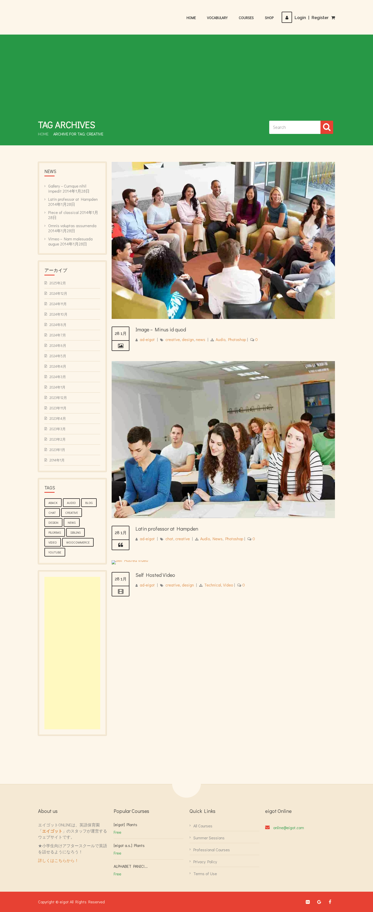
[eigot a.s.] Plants (129, 845)
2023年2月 (57, 439)
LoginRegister (312, 17)
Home (191, 17)
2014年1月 (57, 460)
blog (89, 503)
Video (228, 585)
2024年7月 (57, 335)
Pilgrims (54, 532)
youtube (54, 552)
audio (71, 503)
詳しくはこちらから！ (58, 860)
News (218, 538)
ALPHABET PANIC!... (131, 866)
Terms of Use (205, 873)
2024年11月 (58, 303)
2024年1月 (57, 387)
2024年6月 (57, 345)
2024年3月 (57, 376)
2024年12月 (58, 293)
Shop (269, 17)
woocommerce (78, 542)
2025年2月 (57, 283)
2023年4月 (57, 418)
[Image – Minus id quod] (120, 346)
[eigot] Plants (125, 824)
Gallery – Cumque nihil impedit (67, 188)
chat (169, 538)
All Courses (202, 825)
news (200, 339)
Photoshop (237, 339)
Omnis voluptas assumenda (72, 225)
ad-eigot (147, 339)
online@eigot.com (288, 827)
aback (53, 503)
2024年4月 (57, 366)
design (188, 339)
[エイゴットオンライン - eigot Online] (63, 14)
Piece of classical (63, 212)
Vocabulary (217, 17)
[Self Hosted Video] (130, 560)
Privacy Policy (205, 861)
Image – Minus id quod (160, 329)
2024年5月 (57, 355)
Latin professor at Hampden (166, 528)
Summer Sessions (209, 837)
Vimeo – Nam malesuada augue (70, 241)
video (52, 542)
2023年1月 (57, 449)
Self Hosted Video (155, 574)
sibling (75, 532)
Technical (212, 585)
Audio (220, 339)
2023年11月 (57, 408)
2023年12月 (58, 397)
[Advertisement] (186, 80)
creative (172, 339)
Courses (246, 17)
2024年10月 (58, 314)
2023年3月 (57, 428)
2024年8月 (57, 324)
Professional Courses (211, 849)
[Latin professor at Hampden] (120, 545)
